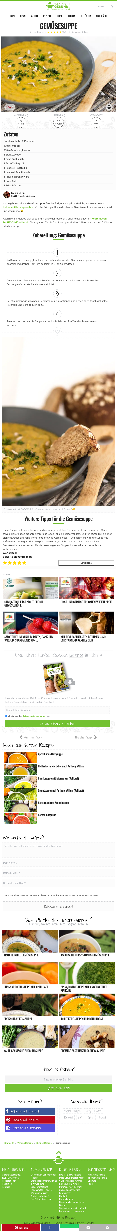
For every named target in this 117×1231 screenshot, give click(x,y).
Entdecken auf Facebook (25, 1111)
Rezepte (47, 16)
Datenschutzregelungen (34, 716)
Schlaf (62, 1196)
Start (12, 16)
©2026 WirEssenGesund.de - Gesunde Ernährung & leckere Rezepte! (59, 1223)
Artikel (34, 16)
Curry (88, 1111)
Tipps (59, 16)
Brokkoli (102, 1117)
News (22, 16)
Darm (62, 1205)
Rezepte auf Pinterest (25, 1119)
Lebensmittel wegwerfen (18, 207)
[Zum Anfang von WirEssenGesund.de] (58, 1153)
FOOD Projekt (10, 1178)
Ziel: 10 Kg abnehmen (41, 1199)
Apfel (98, 1111)
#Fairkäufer (102, 16)
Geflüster (86, 16)
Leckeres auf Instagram (26, 1128)
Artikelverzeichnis (96, 1175)
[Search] (112, 6)
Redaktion (7, 1184)
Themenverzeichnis (97, 1178)
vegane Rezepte (72, 1111)
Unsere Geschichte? (11, 1175)
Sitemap (92, 1181)
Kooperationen (9, 1181)
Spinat (91, 1117)
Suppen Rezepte (36, 32)
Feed (90, 1184)
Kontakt (6, 1187)
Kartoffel (68, 1117)
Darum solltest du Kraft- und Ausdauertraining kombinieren (70, 1190)
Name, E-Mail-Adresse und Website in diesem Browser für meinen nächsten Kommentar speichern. (51, 895)
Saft (80, 1117)
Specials (71, 16)
